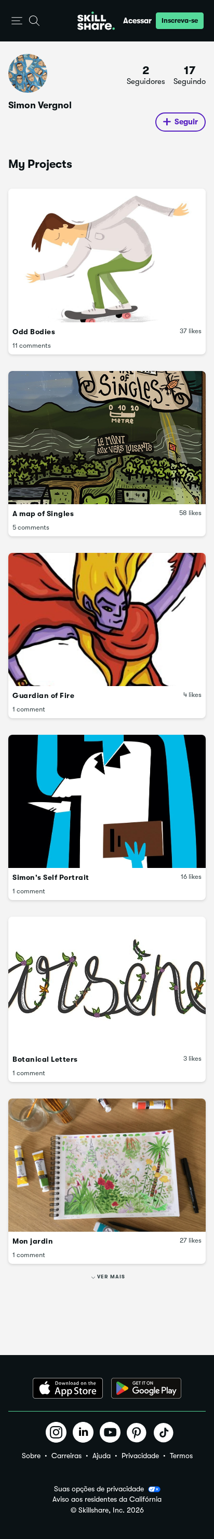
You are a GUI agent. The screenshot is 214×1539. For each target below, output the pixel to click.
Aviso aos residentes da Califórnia (107, 1499)
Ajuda (101, 1455)
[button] (16, 21)
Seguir (186, 121)
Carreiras (66, 1455)
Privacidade (140, 1455)
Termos (181, 1455)
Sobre (31, 1455)
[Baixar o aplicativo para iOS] (68, 1388)
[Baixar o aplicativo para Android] (146, 1388)
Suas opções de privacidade (99, 1489)
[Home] (96, 20)
